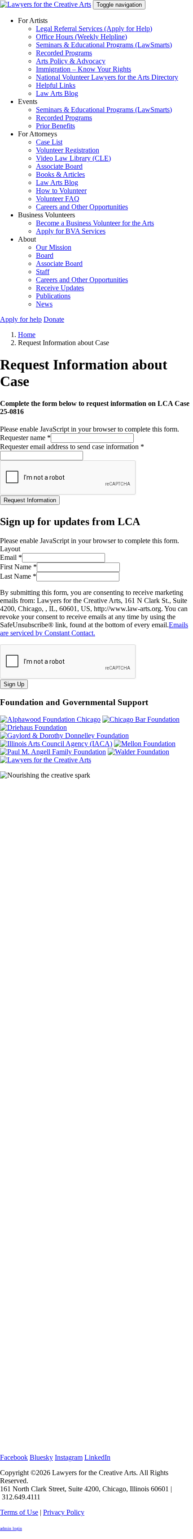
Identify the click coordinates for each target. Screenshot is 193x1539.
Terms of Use (19, 1512)
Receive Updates (60, 288)
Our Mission (53, 247)
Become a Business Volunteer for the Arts (95, 223)
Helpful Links (55, 85)
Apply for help (21, 319)
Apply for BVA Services (70, 231)
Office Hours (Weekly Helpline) (81, 36)
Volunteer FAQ (57, 198)
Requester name (25, 437)
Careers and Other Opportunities (82, 207)
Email (11, 557)
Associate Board (59, 166)
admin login (11, 1528)
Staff (42, 271)
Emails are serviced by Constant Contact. (94, 629)
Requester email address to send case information (72, 446)
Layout (10, 549)
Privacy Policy (63, 1512)
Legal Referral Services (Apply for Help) (94, 28)
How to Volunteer (61, 190)
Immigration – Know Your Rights (83, 69)
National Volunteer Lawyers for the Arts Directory (107, 77)
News (44, 304)
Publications (53, 296)
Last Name (18, 576)
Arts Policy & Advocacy (70, 61)
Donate (54, 319)
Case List (49, 142)
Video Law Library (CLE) (73, 158)
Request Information (30, 500)
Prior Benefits (55, 126)
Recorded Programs (64, 53)
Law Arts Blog (57, 93)
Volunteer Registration (67, 150)
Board (44, 255)
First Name (18, 567)
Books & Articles (60, 174)
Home (26, 334)
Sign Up (14, 684)
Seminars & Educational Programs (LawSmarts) (104, 45)
